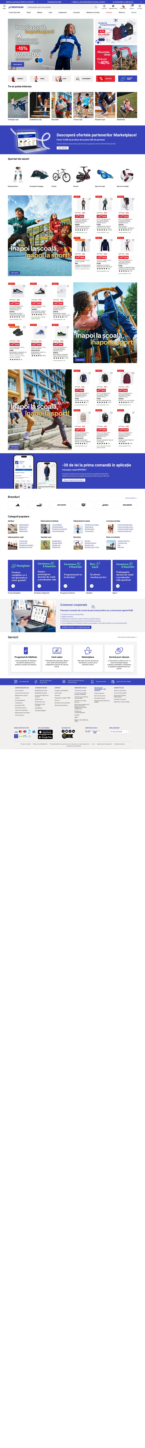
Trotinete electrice (124, 541)
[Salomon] (127, 505)
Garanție (57, 695)
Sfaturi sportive (99, 693)
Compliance (19, 703)
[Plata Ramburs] (25, 736)
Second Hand (129, 78)
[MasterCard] (20, 732)
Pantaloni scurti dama (92, 525)
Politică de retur (40, 701)
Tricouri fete (23, 543)
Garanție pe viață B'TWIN (62, 698)
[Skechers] (61, 505)
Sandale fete (56, 547)
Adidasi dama (23, 527)
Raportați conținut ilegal (121, 701)
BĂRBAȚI (20, 78)
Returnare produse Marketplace (120, 696)
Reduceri (109, 12)
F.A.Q (93, 744)
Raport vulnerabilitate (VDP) (81, 720)
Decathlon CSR (20, 705)
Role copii (121, 547)
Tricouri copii (23, 541)
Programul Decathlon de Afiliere (102, 701)
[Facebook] (63, 732)
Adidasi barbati (24, 525)
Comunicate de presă (22, 693)
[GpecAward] (67, 738)
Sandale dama (56, 541)
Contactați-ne (19, 715)
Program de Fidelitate (61, 690)
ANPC (76, 717)
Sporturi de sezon (100, 695)
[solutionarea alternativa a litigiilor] (92, 732)
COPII (64, 78)
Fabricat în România (21, 710)
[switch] (90, 199)
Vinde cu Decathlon (120, 690)
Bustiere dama (89, 529)
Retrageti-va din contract (40, 705)
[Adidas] (17, 505)
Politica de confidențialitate (79, 711)
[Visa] (16, 732)
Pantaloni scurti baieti (26, 545)
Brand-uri (122, 12)
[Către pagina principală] (16, 7)
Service (57, 700)
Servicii (133, 12)
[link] (17, 64)
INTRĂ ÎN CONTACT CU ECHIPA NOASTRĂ (76, 627)
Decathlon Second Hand (62, 703)
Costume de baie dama (125, 525)
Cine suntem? (19, 690)
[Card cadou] (34, 732)
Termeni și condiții (80, 690)
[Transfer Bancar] (29, 733)
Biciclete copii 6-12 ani (92, 547)
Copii (50, 12)
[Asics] (105, 505)
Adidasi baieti (23, 531)
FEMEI (42, 78)
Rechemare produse (61, 705)
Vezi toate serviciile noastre (126, 637)
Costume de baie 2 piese (125, 529)
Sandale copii (56, 545)
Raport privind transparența (104, 744)
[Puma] (39, 505)
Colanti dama (89, 527)
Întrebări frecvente (120, 699)
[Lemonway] (29, 736)
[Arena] (83, 505)
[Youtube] (66, 732)
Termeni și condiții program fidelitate (80, 693)
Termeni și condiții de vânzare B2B (81, 697)
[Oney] (20, 736)
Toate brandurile (130, 498)
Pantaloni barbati (57, 527)
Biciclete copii (89, 545)
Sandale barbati (57, 543)
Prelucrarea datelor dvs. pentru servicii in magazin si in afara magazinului (82, 706)
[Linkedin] (73, 732)
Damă (29, 12)
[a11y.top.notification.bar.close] (141, 2)
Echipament (63, 12)
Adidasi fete (23, 529)
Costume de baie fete (124, 531)
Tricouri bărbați (57, 525)
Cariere (17, 698)
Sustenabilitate (20, 700)
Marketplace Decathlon (22, 712)
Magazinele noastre (21, 695)
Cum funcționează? (120, 693)
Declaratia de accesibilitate (74, 746)
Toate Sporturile (14, 12)
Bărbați (39, 12)
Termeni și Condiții (25, 744)
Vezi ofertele (62, 148)
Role (119, 545)
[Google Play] (45, 738)
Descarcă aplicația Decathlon (74, 480)
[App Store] (45, 733)
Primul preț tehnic (20, 707)
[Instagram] (70, 732)
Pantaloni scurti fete (25, 547)
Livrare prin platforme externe (42, 696)
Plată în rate (39, 699)
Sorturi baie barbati (58, 531)
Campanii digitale (40, 710)
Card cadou (58, 693)
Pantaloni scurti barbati (59, 529)
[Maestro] (25, 732)
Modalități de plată (41, 693)
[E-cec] (16, 737)
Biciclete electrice (90, 543)
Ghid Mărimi (38, 708)
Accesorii (76, 12)
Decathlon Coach (99, 698)
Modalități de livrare (41, 690)
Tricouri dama (89, 531)
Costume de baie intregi (125, 527)
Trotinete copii (122, 543)
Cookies (77, 715)
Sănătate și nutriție (93, 12)
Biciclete (87, 541)
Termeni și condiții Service (80, 701)
